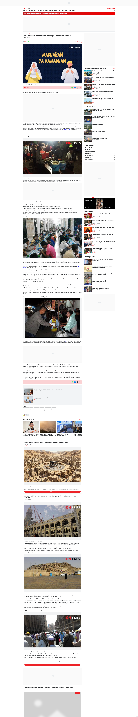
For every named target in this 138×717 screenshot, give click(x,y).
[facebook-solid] (75, 87)
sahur (54, 132)
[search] (106, 8)
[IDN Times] (27, 8)
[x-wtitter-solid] (77, 87)
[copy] (80, 87)
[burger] (114, 10)
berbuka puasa (67, 129)
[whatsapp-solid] (72, 87)
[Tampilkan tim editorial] (81, 415)
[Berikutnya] (82, 477)
